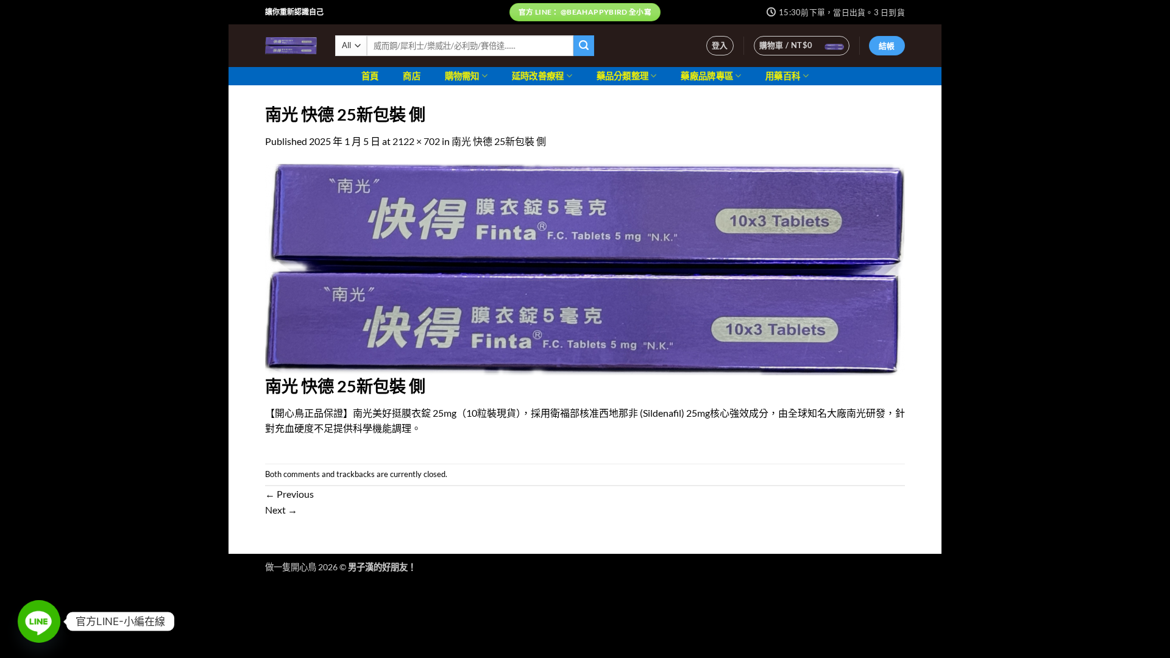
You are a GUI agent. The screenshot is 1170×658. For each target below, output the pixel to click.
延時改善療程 (538, 76)
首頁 (370, 76)
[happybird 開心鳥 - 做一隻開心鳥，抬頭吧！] (291, 45)
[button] (720, 45)
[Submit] (583, 45)
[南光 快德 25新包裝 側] (585, 268)
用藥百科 (782, 76)
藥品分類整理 (623, 76)
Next (281, 509)
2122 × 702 (416, 141)
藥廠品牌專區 (707, 76)
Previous (289, 494)
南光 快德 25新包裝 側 (499, 141)
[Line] (39, 621)
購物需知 (462, 76)
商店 (411, 76)
